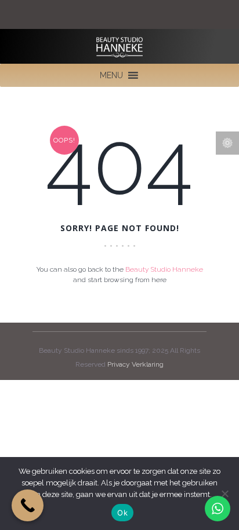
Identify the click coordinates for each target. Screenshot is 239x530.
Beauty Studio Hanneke (164, 269)
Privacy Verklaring (135, 364)
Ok (122, 512)
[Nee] (224, 493)
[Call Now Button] (28, 505)
